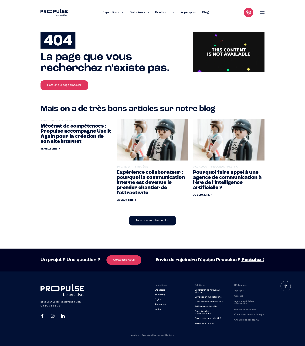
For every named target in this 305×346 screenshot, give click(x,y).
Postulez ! (252, 259)
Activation (160, 304)
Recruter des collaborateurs (203, 312)
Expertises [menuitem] (111, 12)
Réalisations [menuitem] (165, 12)
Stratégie (160, 290)
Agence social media (245, 309)
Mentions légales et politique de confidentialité (152, 335)
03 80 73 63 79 (51, 305)
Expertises (161, 285)
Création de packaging (246, 320)
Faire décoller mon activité (209, 302)
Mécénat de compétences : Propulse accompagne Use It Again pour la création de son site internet (76, 134)
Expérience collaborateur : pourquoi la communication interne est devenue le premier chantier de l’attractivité (151, 182)
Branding (160, 295)
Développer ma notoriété (208, 297)
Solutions (200, 285)
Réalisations (240, 285)
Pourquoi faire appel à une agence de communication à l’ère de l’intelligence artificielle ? (227, 180)
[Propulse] (54, 12)
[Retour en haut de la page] (286, 286)
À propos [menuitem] (188, 12)
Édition (158, 309)
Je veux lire (49, 149)
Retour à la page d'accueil (64, 85)
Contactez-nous (124, 260)
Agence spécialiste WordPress (244, 302)
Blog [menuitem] (205, 12)
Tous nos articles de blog (152, 220)
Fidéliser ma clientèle (206, 307)
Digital (158, 300)
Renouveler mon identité (208, 318)
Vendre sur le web (204, 323)
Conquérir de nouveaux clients (207, 291)
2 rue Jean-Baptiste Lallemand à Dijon (61, 302)
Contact (238, 296)
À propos (239, 291)
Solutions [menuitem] (137, 12)
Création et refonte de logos (249, 315)
